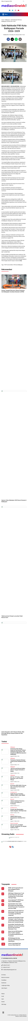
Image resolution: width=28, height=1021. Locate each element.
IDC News (3, 974)
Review (3, 1001)
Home (2, 19)
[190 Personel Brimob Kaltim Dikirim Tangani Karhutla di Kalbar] (5, 770)
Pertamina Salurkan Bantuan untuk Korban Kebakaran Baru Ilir (18, 761)
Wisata (3, 993)
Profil (2, 996)
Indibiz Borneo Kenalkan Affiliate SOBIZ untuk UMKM (17, 794)
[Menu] (3, 1012)
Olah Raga (3, 1004)
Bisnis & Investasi (5, 977)
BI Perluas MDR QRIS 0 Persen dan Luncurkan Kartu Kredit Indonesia (18, 787)
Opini (2, 999)
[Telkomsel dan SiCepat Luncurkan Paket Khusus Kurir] (14, 560)
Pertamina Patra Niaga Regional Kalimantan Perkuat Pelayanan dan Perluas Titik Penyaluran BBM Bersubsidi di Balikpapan (18, 751)
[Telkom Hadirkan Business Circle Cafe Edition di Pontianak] (5, 802)
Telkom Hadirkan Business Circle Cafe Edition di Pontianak (17, 802)
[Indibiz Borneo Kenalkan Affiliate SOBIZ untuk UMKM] (5, 794)
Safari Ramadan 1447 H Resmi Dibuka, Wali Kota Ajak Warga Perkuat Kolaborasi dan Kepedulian (12, 733)
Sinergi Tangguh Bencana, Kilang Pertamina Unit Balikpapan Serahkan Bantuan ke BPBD (13, 291)
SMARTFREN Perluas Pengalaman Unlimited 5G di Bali (17, 818)
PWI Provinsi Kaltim (8, 264)
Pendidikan (3, 980)
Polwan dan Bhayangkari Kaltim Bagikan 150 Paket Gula (18, 810)
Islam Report (4, 988)
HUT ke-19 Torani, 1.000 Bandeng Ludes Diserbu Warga (16, 778)
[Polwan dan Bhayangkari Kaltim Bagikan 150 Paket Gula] (5, 810)
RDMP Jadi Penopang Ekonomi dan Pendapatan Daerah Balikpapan (15, 889)
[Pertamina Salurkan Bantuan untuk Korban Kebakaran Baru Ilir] (5, 761)
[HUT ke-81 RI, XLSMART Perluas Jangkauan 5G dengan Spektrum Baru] (5, 826)
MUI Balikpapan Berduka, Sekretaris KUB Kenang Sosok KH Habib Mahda (16, 940)
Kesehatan (3, 982)
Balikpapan (7, 19)
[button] (24, 1)
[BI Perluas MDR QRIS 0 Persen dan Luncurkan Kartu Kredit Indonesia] (5, 787)
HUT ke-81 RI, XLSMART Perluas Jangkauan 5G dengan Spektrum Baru (18, 826)
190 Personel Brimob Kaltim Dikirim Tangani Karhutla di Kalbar (17, 770)
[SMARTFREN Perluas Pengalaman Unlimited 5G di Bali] (5, 818)
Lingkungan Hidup (5, 985)
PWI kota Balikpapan (18, 264)
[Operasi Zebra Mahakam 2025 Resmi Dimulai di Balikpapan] (14, 444)
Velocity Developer (23, 1016)
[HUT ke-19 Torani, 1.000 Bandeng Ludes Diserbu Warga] (5, 778)
